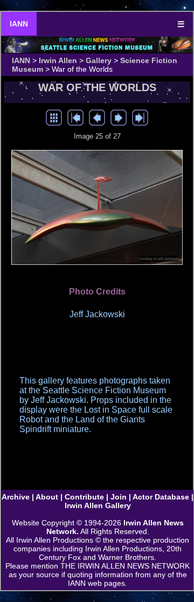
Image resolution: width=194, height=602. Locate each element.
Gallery (99, 60)
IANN (19, 23)
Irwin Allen (58, 60)
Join (118, 496)
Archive (16, 496)
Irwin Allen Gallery (98, 505)
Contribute (84, 496)
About (47, 496)
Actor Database (161, 496)
